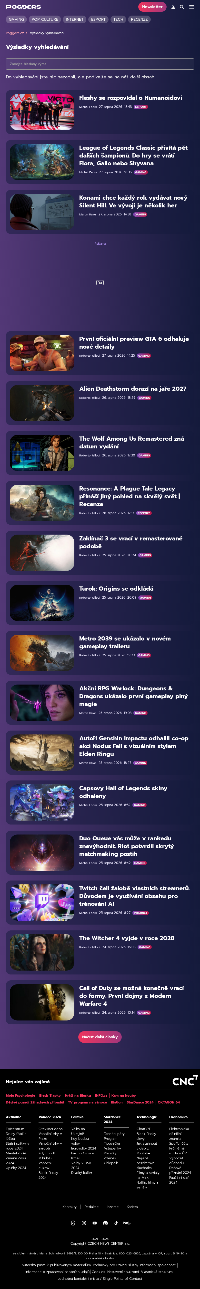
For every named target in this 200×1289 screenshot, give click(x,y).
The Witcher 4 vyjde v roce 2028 (126, 938)
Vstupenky (112, 1148)
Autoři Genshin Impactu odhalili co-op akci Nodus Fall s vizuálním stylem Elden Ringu (134, 746)
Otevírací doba (51, 1129)
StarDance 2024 (140, 1102)
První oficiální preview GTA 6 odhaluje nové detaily (134, 342)
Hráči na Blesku (78, 1095)
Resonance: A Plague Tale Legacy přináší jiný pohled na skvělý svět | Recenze (129, 496)
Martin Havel (88, 214)
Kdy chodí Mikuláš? (47, 1156)
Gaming (16, 19)
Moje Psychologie (20, 1095)
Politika (77, 1117)
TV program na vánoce (87, 1102)
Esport (98, 19)
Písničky (110, 1153)
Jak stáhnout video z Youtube (147, 1148)
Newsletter (152, 7)
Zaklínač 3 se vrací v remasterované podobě (130, 542)
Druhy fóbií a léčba (16, 1136)
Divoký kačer (81, 1172)
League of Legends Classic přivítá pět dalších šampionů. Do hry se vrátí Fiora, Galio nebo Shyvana (133, 155)
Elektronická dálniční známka (179, 1134)
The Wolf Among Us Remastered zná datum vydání (131, 442)
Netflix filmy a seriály (148, 1185)
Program (110, 1138)
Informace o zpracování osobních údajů (57, 1272)
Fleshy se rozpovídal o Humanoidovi (130, 97)
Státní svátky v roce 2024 (17, 1146)
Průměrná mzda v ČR (178, 1151)
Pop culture (45, 19)
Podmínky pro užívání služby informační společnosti (134, 1265)
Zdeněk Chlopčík (111, 1161)
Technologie (147, 1117)
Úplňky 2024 (16, 1168)
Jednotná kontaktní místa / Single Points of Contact (100, 1278)
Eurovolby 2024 (83, 1148)
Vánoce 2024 (50, 1117)
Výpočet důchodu (176, 1161)
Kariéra (132, 1207)
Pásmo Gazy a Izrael (82, 1156)
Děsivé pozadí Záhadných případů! (35, 1102)
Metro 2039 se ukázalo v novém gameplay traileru (125, 642)
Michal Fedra (88, 107)
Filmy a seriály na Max (148, 1175)
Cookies (98, 1272)
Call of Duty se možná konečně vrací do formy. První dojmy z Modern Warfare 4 (131, 996)
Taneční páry (114, 1133)
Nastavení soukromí (123, 1272)
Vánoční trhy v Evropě (50, 1146)
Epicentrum (15, 1129)
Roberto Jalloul (89, 356)
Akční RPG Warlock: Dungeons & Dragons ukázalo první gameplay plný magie (133, 696)
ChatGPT (143, 1129)
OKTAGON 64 (169, 1102)
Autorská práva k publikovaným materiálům (56, 1265)
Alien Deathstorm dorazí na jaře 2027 (132, 388)
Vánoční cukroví (45, 1165)
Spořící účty (178, 1143)
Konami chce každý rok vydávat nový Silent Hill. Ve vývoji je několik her (133, 201)
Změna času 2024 (16, 1161)
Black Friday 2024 (48, 1175)
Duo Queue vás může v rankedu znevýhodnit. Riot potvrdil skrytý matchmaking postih (126, 846)
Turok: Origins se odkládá (116, 588)
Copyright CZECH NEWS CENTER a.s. (100, 1243)
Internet (74, 19)
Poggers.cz (15, 33)
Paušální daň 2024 (179, 1180)
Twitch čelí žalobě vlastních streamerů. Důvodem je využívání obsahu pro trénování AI (134, 896)
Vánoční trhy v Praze (50, 1136)
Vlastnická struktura (157, 1272)
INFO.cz (101, 1095)
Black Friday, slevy (147, 1136)
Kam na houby (123, 1095)
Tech (118, 19)
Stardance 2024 (112, 1119)
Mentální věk (16, 1153)
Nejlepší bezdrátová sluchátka (145, 1163)
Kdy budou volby (80, 1141)
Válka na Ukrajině (78, 1131)
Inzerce (113, 1207)
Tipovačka (112, 1143)
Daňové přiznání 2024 (180, 1170)
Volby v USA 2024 (81, 1165)
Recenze (139, 19)
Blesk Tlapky (50, 1095)
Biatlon (117, 1102)
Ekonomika (178, 1117)
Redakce (92, 1207)
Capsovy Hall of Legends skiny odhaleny (123, 792)
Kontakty (69, 1207)
